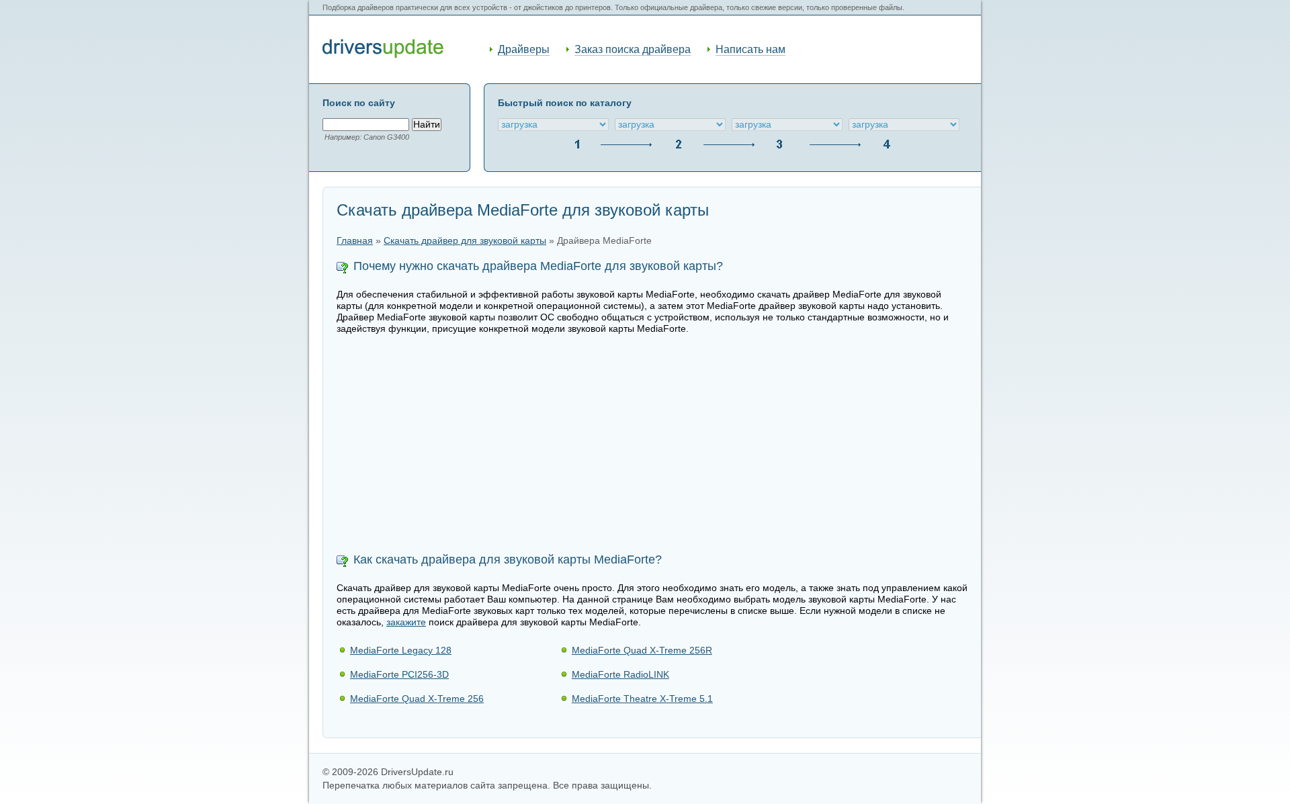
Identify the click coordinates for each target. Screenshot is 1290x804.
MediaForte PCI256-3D (399, 674)
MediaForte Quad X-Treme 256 (417, 698)
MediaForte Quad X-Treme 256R (642, 650)
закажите (406, 622)
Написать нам (750, 49)
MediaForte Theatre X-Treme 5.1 (642, 698)
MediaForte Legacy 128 (401, 650)
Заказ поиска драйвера (632, 49)
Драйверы (524, 49)
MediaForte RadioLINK (620, 674)
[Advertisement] (652, 445)
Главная (355, 241)
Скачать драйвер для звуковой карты (465, 241)
